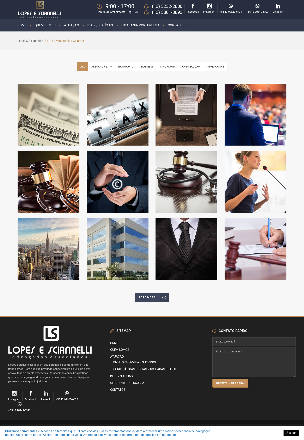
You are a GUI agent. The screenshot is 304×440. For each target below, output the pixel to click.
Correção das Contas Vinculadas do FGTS (145, 369)
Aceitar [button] (291, 432)
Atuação (117, 356)
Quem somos (119, 349)
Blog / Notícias (121, 376)
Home (114, 343)
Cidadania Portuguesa (127, 383)
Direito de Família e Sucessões (136, 362)
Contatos (117, 389)
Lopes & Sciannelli (29, 40)
